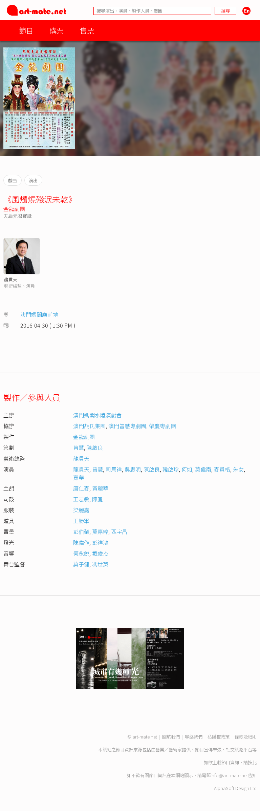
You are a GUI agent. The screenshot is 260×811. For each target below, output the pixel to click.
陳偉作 (81, 542)
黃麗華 (100, 488)
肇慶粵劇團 (162, 426)
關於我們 (171, 736)
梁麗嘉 (81, 510)
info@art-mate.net (229, 775)
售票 (87, 30)
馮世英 (100, 564)
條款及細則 (246, 736)
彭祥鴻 (100, 542)
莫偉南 (203, 469)
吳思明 (133, 469)
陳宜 (97, 499)
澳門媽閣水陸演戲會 (97, 415)
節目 (26, 30)
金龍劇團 (14, 209)
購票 (56, 30)
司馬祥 (114, 469)
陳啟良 (95, 447)
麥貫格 (222, 469)
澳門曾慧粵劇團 (127, 426)
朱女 (238, 469)
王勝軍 (81, 521)
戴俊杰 (100, 553)
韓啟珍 (170, 469)
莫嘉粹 (100, 531)
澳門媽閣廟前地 (39, 314)
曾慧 (78, 447)
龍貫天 (10, 279)
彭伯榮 (81, 531)
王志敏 (81, 499)
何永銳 (81, 553)
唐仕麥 (81, 488)
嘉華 (78, 477)
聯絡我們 (193, 736)
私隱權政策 (219, 736)
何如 (186, 469)
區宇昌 (119, 531)
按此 (252, 762)
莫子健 (81, 564)
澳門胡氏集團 (89, 426)
